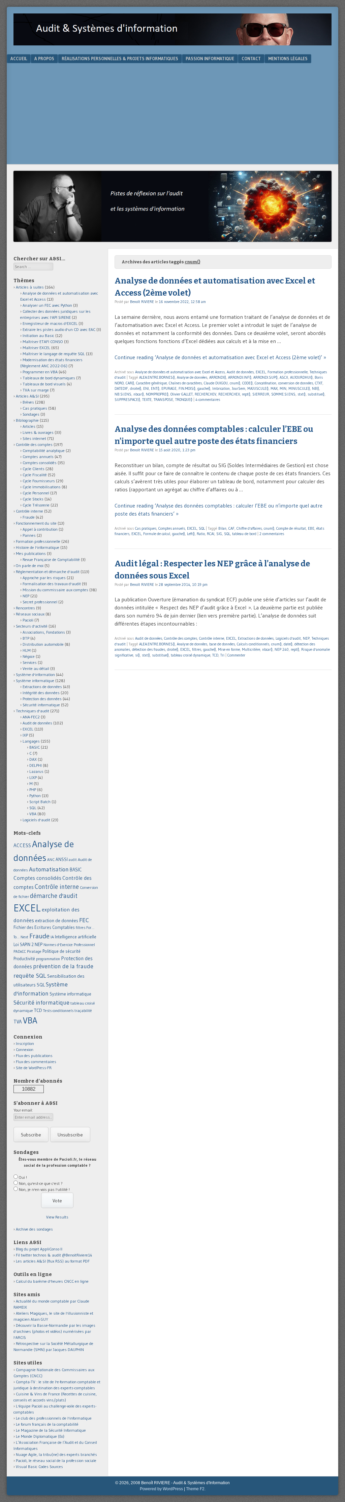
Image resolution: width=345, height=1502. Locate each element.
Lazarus (36, 771)
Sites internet (34, 438)
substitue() (316, 394)
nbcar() (138, 394)
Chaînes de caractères (185, 383)
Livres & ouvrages (38, 432)
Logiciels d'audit (288, 638)
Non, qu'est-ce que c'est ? (41, 1183)
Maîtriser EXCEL (36, 347)
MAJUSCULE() (258, 388)
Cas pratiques (145, 528)
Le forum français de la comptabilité (47, 1424)
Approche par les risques (44, 577)
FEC (84, 920)
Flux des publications (34, 1055)
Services (30, 662)
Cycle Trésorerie (36, 505)
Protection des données (42, 698)
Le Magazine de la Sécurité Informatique (51, 1430)
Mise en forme (229, 649)
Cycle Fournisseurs (39, 480)
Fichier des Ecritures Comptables (44, 927)
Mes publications (31, 553)
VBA (32, 813)
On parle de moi (29, 565)
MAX (274, 388)
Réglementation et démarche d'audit (48, 571)
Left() (191, 533)
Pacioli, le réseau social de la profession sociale (56, 1460)
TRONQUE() (183, 399)
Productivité (24, 958)
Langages (31, 741)
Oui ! (23, 1177)
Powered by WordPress (161, 1489)
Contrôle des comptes (180, 638)
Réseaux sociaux (30, 613)
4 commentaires (207, 399)
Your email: (23, 1110)
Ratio (201, 533)
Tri (222, 655)
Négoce (29, 656)
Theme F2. (196, 1489)
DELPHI (35, 765)
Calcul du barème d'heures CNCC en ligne (52, 1281)
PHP (32, 789)
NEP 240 (282, 649)
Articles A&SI (27, 396)
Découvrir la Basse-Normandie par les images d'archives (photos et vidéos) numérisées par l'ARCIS (54, 1331)
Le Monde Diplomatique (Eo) (40, 1436)
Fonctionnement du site (36, 523)
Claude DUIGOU (216, 383)
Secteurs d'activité (32, 626)
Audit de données (240, 372)
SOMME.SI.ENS (283, 394)
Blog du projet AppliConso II (39, 1248)
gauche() (203, 388)
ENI (146, 388)
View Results (57, 1216)
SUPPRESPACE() (127, 399)
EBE (311, 528)
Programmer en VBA (40, 371)
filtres (196, 649)
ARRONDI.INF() (239, 377)
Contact (251, 58)
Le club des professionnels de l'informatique (54, 1418)
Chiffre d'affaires (249, 528)
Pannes (29, 535)
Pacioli (28, 620)
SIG (219, 533)
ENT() (155, 388)
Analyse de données (192, 377)
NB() (315, 388)
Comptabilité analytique (44, 450)
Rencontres (25, 607)
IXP (25, 735)
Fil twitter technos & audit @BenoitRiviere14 (54, 1254)
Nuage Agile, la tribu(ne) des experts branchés (56, 1454)
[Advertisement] (172, 114)
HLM (27, 650)
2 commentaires (271, 533)
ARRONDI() (217, 377)
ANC (51, 859)
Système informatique (35, 680)
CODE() (247, 383)
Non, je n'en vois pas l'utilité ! (44, 1189)
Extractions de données (256, 638)
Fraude (29, 517)
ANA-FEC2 (31, 716)
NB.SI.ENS (123, 394)
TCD (215, 655)
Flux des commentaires (36, 1061)
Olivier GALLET (181, 394)
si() (137, 655)
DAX (33, 759)
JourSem (238, 388)
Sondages (31, 414)
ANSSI (62, 859)
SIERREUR (260, 394)
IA (52, 936)
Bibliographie (27, 420)
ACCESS (22, 845)
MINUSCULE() (299, 388)
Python (35, 795)
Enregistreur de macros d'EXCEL (50, 323)
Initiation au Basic (38, 335)
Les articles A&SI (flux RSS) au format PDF (53, 1261)
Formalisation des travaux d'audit (52, 583)
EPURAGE (169, 388)
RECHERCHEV (205, 394)
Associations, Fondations (44, 632)
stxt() (301, 394)
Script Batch (40, 801)
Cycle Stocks (33, 498)
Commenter (236, 655)
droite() (135, 388)
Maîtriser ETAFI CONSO (43, 341)
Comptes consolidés (40, 462)
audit (73, 860)
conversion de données (295, 383)
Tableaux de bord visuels (44, 383)
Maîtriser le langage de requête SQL (54, 353)
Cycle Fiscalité (35, 474)
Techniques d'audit (32, 710)
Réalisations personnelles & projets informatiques (120, 58)
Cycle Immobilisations (42, 486)
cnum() (235, 383)
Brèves (28, 402)
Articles (29, 426)
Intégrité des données (41, 692)
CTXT (318, 383)
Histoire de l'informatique (37, 547)
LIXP (33, 777)
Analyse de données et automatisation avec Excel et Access (180, 372)
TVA (17, 1021)
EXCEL (260, 372)
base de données (222, 644)
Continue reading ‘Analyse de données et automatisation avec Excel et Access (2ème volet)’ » (220, 357)
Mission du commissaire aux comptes (55, 589)
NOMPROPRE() (157, 394)
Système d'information (35, 674)
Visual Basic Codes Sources (39, 1466)
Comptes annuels (171, 528)
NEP (306, 638)
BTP (26, 638)
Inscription (25, 1043)
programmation (48, 958)
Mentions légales (288, 58)
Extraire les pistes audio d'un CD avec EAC (59, 329)
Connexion (24, 1049)
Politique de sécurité (61, 951)
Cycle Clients (33, 468)
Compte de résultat (291, 528)
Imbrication (221, 388)
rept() (246, 394)
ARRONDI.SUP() (265, 377)
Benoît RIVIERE (142, 301)
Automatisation (49, 869)
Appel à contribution (40, 529)
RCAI (210, 533)
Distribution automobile (43, 644)
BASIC (34, 747)
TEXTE (147, 399)
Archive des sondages (34, 1229)
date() (288, 644)
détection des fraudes (148, 649)
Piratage (34, 951)
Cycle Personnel (36, 492)
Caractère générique (151, 383)
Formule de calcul (156, 533)
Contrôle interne (211, 638)
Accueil (18, 58)
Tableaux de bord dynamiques (49, 377)
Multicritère (251, 649)
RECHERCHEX (229, 394)
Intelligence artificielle (75, 937)
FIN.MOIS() (187, 388)
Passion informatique (210, 58)
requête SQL (29, 975)
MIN (283, 388)
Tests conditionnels (58, 1010)
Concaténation (265, 383)
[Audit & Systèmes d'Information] (172, 43)
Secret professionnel (40, 601)
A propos (44, 58)
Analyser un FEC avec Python (47, 305)
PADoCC (19, 951)
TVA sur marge (36, 389)
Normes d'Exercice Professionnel (69, 944)
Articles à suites (30, 287)
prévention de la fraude (63, 966)
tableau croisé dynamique (190, 655)
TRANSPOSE (163, 399)
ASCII (284, 377)
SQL (202, 528)
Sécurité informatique (41, 704)
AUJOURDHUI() (301, 377)
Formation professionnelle (288, 372)
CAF (231, 528)
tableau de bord (244, 533)
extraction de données (56, 921)
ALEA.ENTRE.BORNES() (157, 377)
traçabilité (83, 1010)
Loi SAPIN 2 (23, 944)
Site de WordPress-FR (34, 1067)
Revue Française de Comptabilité (51, 559)
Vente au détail (36, 668)
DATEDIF (121, 388)
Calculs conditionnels (253, 644)
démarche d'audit (53, 896)
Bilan (222, 528)
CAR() (130, 383)
